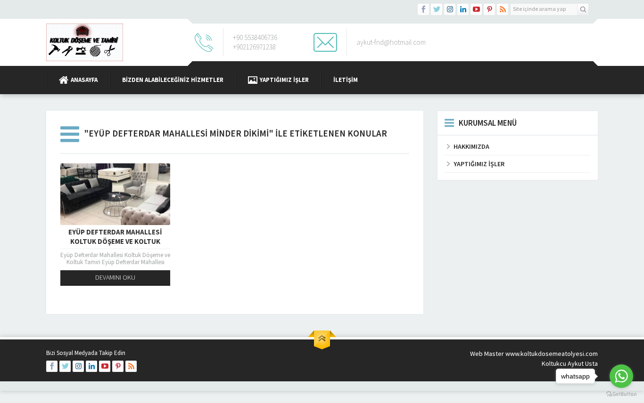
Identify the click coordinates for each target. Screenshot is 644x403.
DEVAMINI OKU (115, 277)
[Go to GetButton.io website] (621, 393)
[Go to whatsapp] (621, 376)
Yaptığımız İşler (284, 80)
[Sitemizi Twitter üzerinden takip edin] (436, 9)
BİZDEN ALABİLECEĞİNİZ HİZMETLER (172, 80)
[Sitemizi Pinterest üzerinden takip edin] (489, 9)
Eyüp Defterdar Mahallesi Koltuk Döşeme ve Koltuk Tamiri (115, 241)
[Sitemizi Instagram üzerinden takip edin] (449, 9)
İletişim (345, 80)
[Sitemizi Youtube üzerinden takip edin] (476, 9)
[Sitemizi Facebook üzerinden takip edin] (423, 9)
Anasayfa (84, 80)
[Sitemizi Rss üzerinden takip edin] (502, 9)
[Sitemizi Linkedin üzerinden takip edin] (463, 9)
